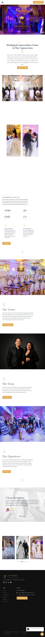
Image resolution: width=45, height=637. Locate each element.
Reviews (5, 599)
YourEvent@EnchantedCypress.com (26, 592)
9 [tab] (26, 561)
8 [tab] (25, 561)
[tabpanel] (8, 547)
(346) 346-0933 (21, 590)
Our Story (7, 397)
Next (42, 549)
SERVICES (6, 243)
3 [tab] (19, 561)
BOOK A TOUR (38, 2)
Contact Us (5, 601)
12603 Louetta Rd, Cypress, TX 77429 (26, 595)
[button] (2, 2)
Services (5, 597)
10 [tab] (27, 561)
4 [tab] (20, 561)
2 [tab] (18, 561)
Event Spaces (8, 324)
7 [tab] (24, 561)
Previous (3, 549)
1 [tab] (17, 561)
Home (4, 590)
